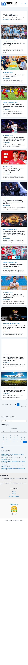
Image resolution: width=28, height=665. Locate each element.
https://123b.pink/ (23, 612)
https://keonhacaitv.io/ (9, 568)
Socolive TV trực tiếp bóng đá (9, 638)
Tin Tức (15, 41)
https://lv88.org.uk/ (14, 610)
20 (14, 439)
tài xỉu (25, 542)
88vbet (6, 601)
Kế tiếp (23, 406)
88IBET (12, 637)
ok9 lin (21, 525)
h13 (26, 652)
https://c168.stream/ (5, 554)
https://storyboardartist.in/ (18, 584)
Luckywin (2, 550)
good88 (23, 621)
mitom (10, 522)
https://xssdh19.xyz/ (21, 656)
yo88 (15, 621)
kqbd (22, 542)
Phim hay (4, 41)
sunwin (5, 542)
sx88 (15, 581)
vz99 (24, 590)
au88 (6, 624)
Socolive (19, 578)
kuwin (22, 654)
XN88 (1, 657)
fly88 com (12, 570)
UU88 (19, 570)
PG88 (21, 567)
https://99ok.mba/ (4, 645)
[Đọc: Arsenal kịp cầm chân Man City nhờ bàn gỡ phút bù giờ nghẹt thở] (14, 253)
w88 (27, 581)
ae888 (2, 643)
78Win (14, 557)
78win (22, 523)
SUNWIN (13, 620)
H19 (4, 659)
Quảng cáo (5, 102)
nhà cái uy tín (10, 649)
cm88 (23, 652)
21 (17, 439)
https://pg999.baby (16, 523)
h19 (25, 623)
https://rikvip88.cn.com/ (15, 606)
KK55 (17, 559)
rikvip (6, 529)
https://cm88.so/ (17, 554)
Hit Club (10, 618)
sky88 (3, 526)
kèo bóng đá (16, 525)
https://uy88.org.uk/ (5, 609)
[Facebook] (12, 514)
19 (10, 439)
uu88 (22, 571)
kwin (7, 617)
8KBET (8, 657)
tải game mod (6, 19)
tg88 (12, 554)
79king (22, 628)
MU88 (12, 646)
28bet (18, 603)
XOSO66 (18, 649)
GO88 (8, 628)
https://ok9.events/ (7, 559)
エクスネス (20, 642)
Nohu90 (3, 656)
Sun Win (25, 634)
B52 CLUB (24, 554)
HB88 (5, 628)
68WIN (7, 659)
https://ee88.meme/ (5, 598)
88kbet (14, 631)
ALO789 (25, 593)
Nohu (25, 660)
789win (24, 589)
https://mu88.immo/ (10, 587)
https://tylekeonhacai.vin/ (9, 539)
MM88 (19, 553)
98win (11, 659)
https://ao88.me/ (18, 634)
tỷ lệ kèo (13, 526)
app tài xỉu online (12, 551)
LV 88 (14, 618)
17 (3, 439)
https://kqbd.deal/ (9, 525)
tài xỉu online (7, 581)
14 (17, 437)
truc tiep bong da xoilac (18, 522)
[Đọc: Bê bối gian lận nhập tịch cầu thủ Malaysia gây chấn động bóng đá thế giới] (14, 93)
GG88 (16, 585)
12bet (2, 522)
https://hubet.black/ (5, 620)
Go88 (8, 570)
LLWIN (13, 545)
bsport (22, 632)
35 (26, 404)
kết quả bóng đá (19, 620)
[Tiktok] (16, 514)
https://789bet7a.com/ (6, 578)
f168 (21, 528)
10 (3, 437)
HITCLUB (8, 595)
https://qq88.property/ (8, 565)
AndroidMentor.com (14, 504)
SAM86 (2, 631)
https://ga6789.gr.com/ (19, 565)
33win (12, 592)
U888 (10, 567)
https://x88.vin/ (14, 609)
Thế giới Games (10, 41)
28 (17, 442)
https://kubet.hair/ (20, 617)
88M (7, 604)
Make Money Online (7, 387)
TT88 (6, 631)
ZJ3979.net (25, 637)
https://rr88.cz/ (16, 604)
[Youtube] (14, 514)
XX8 (19, 592)
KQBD (20, 559)
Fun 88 (15, 662)
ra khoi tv (6, 522)
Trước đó (5, 404)
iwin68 (5, 584)
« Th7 (2, 447)
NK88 (16, 553)
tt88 (23, 582)
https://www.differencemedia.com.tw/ (16, 651)
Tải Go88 (10, 532)
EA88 (2, 596)
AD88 (16, 592)
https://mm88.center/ (9, 561)
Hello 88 (18, 654)
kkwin (12, 662)
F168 (18, 540)
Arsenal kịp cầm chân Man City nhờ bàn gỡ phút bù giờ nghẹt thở (13, 265)
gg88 (26, 595)
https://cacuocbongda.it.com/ (15, 640)
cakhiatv (2, 557)
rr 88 (16, 570)
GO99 (1, 590)
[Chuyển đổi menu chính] (25, 3)
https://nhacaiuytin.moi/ (8, 536)
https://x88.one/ (18, 589)
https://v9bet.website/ (13, 534)
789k (21, 638)
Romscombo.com (14, 503)
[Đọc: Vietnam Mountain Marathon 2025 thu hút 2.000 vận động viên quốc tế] (14, 378)
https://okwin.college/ (21, 629)
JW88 (4, 637)
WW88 (20, 637)
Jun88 (2, 525)
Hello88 (26, 626)
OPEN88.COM (4, 534)
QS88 (24, 575)
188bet (21, 526)
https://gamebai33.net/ (18, 548)
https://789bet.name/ (8, 571)
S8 (5, 595)
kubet (6, 593)
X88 (20, 598)
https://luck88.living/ (8, 607)
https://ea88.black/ (22, 609)
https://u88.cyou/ (12, 603)
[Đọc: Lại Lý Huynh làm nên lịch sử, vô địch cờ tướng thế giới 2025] (14, 63)
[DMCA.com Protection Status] (14, 509)
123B (8, 646)
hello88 (14, 629)
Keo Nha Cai (18, 648)
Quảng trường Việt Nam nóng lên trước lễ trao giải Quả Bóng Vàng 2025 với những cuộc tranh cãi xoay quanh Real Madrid (14, 234)
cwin (12, 621)
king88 (2, 593)
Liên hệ (14, 493)
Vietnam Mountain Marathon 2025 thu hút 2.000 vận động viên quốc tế (14, 390)
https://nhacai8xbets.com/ (7, 562)
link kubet (9, 545)
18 (6, 439)
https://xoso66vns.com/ (6, 629)
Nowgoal (3, 528)
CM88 (21, 603)
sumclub (25, 640)
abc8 (12, 634)
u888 (2, 635)
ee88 (26, 618)
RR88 (20, 601)
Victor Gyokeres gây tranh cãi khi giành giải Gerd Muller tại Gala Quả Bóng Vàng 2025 (13, 202)
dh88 (1, 584)
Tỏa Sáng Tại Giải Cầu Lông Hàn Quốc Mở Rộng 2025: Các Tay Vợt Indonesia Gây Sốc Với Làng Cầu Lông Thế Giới (14, 139)
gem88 (2, 543)
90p (8, 528)
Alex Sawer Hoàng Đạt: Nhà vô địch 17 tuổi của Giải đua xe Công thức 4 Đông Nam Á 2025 (14, 327)
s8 (17, 598)
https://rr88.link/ (5, 567)
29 (21, 442)
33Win (16, 568)
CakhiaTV (24, 578)
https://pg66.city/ (24, 551)
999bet (26, 615)
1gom (11, 581)
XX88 (21, 604)
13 (14, 437)
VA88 (9, 635)
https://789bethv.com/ (17, 546)
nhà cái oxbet (10, 576)
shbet (6, 557)
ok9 (26, 546)
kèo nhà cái (7, 526)
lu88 (26, 582)
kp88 (25, 548)
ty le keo (21, 623)
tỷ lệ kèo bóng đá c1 (6, 592)
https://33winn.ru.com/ (9, 643)
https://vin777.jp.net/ (22, 531)
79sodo (25, 603)
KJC (24, 638)
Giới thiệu (14, 491)
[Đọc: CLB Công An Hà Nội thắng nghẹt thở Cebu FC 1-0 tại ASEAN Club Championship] (14, 157)
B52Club (21, 568)
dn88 (15, 596)
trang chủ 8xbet (11, 632)
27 (14, 442)
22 (21, 439)
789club (6, 556)
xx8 (25, 632)
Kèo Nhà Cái (20, 561)
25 (6, 442)
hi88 (26, 523)
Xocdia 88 (12, 648)
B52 (14, 649)
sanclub (11, 617)
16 (24, 437)
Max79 (10, 582)
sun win (16, 531)
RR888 (24, 564)
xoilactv (20, 556)
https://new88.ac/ (20, 618)
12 (10, 437)
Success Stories (6, 323)
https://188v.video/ (5, 610)
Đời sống (23, 387)
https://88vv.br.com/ (7, 548)
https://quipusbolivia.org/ (18, 615)
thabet (2, 642)
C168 (15, 571)
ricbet (10, 543)
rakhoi (8, 590)
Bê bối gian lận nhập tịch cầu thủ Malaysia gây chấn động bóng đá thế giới (13, 106)
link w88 (19, 576)
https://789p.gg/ (15, 593)
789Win (19, 571)
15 (21, 437)
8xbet (15, 561)
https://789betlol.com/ (20, 545)
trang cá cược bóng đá (15, 579)
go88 (10, 523)
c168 (16, 642)
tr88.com (16, 646)
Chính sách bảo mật (14, 494)
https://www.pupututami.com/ (7, 589)
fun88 (6, 523)
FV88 (5, 596)
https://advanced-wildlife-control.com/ (10, 623)
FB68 (25, 522)
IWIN (25, 525)
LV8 (10, 601)
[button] (22, 3)
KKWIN (13, 601)
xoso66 (15, 659)
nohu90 (17, 567)
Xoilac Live (13, 654)
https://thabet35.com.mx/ (21, 657)
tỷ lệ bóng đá (18, 645)
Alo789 (2, 582)
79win (11, 656)
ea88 (3, 551)
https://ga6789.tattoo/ (9, 614)
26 (10, 442)
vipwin (8, 596)
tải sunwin (14, 578)
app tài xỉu (19, 557)
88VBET (8, 637)
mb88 (25, 600)
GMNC (2, 556)
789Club (7, 564)
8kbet (15, 528)
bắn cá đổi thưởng (16, 542)
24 (3, 442)
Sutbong (18, 632)
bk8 (4, 617)
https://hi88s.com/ (23, 643)
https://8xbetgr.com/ (10, 550)
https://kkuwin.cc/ (6, 621)
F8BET (11, 531)
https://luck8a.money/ (6, 634)
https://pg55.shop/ (5, 612)
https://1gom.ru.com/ (13, 556)
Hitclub (11, 564)
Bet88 (16, 550)
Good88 (15, 575)
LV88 (19, 564)
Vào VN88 (20, 575)
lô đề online (12, 642)
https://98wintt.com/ (18, 635)
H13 (26, 646)
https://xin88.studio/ (4, 615)
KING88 (19, 621)
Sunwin (16, 543)
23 (24, 439)
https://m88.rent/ (4, 618)
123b (18, 551)
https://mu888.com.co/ (6, 540)
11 (6, 437)
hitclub (24, 540)
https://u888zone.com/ (7, 575)
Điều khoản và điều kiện (14, 496)
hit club (5, 635)
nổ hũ (20, 582)
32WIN (16, 601)
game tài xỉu (6, 648)
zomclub (7, 642)
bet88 (18, 528)
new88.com (15, 582)
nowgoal (18, 539)
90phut (11, 590)
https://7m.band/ (8, 537)
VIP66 (20, 595)
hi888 (6, 651)
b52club (2, 523)
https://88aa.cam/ (14, 612)
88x (24, 546)
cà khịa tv (16, 624)
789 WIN (13, 657)
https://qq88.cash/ (4, 546)
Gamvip (22, 539)
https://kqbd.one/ (23, 534)
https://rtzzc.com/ (5, 606)
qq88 (20, 590)
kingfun (26, 649)
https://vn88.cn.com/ (4, 531)
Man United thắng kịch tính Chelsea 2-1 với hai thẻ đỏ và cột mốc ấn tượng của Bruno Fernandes (14, 358)
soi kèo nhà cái (24, 579)
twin (11, 615)
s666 (17, 587)
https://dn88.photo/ (19, 614)
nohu (23, 553)
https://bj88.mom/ (7, 585)
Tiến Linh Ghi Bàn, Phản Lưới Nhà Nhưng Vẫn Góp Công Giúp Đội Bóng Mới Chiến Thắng (13, 296)
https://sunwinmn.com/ (10, 573)
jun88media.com (20, 626)
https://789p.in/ (10, 626)
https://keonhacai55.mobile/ (19, 532)
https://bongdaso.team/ (18, 537)
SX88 (21, 593)
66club (17, 526)
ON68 (22, 600)
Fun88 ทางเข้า (21, 585)
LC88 (11, 528)
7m (6, 528)
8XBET (7, 652)
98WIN (12, 595)
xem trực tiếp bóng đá (5, 654)
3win (20, 587)
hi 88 (25, 526)
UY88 (22, 596)
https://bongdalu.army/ (19, 536)
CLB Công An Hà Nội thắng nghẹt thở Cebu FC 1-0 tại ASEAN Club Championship (13, 170)
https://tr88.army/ (4, 640)
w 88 (23, 576)
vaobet (4, 570)
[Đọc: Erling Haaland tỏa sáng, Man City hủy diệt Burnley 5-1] (14, 31)
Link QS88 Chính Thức (9, 553)
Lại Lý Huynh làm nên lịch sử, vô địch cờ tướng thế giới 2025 (13, 75)
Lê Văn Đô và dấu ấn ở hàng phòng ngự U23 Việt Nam (13, 461)
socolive (25, 556)
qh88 (25, 620)
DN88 (19, 659)
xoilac (19, 529)
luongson (16, 590)
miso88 (10, 631)
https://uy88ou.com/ (18, 607)
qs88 (14, 559)
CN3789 (10, 557)
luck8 (9, 624)
